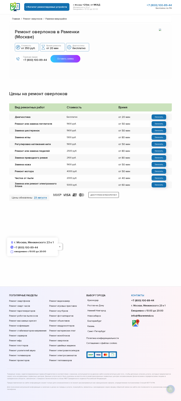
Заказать (159, 117)
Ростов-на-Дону (96, 305)
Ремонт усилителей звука (22, 350)
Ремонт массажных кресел (22, 320)
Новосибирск (94, 315)
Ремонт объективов (59, 320)
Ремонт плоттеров (18, 345)
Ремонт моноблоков (59, 335)
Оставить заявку (65, 58)
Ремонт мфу (15, 340)
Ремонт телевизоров (20, 355)
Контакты (137, 295)
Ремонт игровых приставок (63, 306)
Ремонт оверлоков (58, 340)
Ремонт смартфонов (19, 301)
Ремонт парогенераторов (22, 310)
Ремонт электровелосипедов (64, 350)
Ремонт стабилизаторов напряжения (27, 330)
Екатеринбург (95, 321)
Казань (91, 326)
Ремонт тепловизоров (60, 360)
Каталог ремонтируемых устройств (47, 7)
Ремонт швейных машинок (62, 345)
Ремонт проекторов (19, 360)
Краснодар (93, 300)
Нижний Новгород (97, 310)
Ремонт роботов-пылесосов (23, 315)
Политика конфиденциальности (102, 338)
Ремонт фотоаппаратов (61, 315)
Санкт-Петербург (97, 331)
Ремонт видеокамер (59, 301)
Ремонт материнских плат (62, 330)
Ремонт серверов (18, 335)
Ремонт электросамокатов (63, 355)
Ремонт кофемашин (19, 325)
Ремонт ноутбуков (58, 310)
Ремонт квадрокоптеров (61, 325)
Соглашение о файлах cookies (101, 343)
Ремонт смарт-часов (19, 306)
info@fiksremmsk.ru (142, 315)
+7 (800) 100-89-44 (159, 5)
